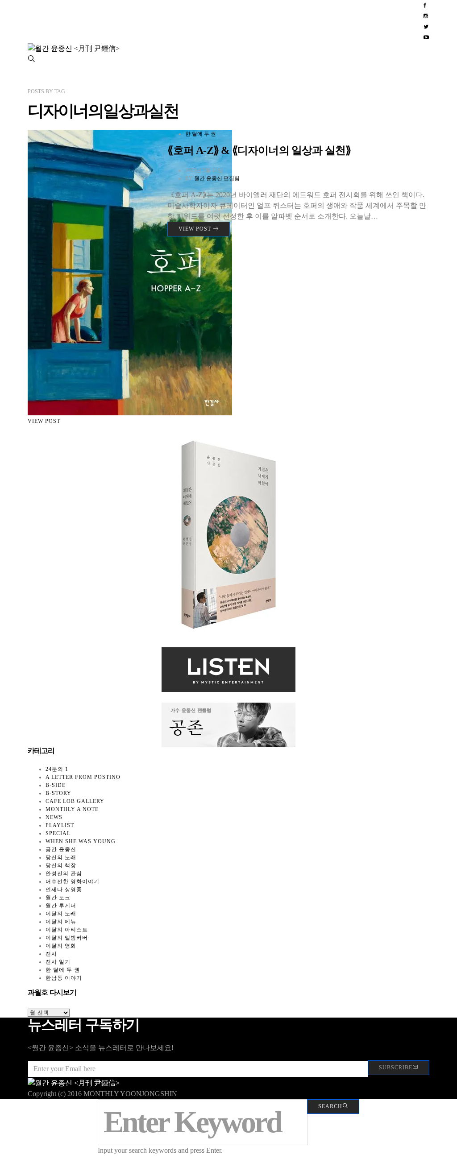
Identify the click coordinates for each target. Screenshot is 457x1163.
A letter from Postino (83, 777)
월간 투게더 (61, 905)
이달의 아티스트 (67, 930)
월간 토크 (58, 897)
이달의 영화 (61, 946)
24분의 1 (57, 769)
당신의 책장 (61, 865)
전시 (51, 954)
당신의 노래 (61, 857)
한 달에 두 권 (200, 134)
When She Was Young (81, 841)
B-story (58, 793)
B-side (56, 785)
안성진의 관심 (64, 873)
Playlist (60, 825)
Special (58, 833)
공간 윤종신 (61, 849)
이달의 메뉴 (61, 922)
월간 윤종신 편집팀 (217, 178)
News (54, 817)
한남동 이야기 (64, 978)
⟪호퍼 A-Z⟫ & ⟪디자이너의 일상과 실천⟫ (259, 150)
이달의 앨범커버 (67, 938)
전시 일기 (58, 962)
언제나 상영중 (64, 889)
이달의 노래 (61, 914)
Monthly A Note (72, 809)
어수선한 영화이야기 (73, 881)
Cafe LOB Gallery (75, 801)
